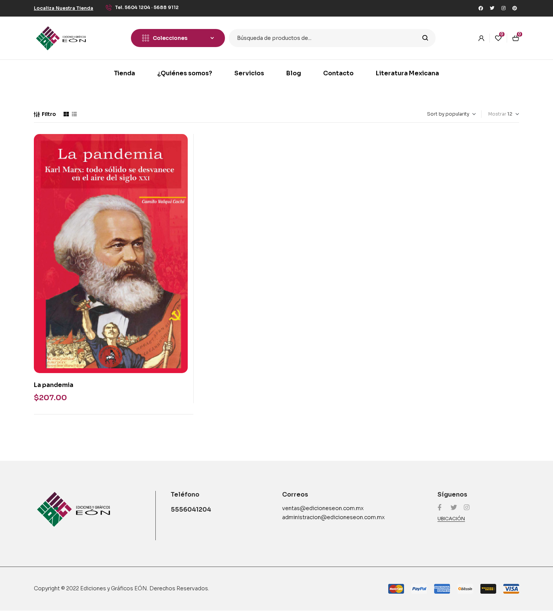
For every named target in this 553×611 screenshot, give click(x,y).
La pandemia (53, 385)
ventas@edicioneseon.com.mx (323, 508)
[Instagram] (503, 8)
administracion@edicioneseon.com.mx (333, 517)
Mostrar (497, 114)
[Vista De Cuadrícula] (66, 114)
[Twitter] (492, 8)
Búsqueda (425, 38)
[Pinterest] (514, 8)
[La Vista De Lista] (74, 114)
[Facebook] (480, 8)
